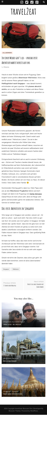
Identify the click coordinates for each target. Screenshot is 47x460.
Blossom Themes (15, 411)
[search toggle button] (44, 2)
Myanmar (15, 391)
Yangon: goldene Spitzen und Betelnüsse (12, 394)
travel (22, 322)
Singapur (6, 269)
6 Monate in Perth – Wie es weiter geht (12, 324)
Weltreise (15, 269)
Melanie (6, 67)
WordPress (34, 411)
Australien (16, 322)
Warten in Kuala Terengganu (9, 361)
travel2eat (23, 11)
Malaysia (15, 358)
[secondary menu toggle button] (2, 2)
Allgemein (7, 53)
